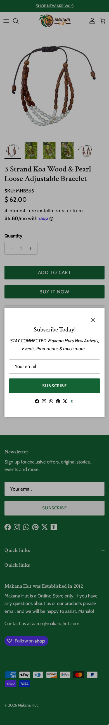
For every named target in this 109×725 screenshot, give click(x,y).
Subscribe (54, 385)
